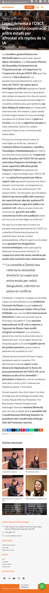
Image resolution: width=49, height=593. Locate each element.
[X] (9, 578)
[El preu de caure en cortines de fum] (12, 485)
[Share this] (9, 430)
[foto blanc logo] (7, 7)
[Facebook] (4, 578)
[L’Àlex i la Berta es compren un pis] (36, 485)
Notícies (30, 433)
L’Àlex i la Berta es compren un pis (36, 499)
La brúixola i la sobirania (9, 472)
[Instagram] (19, 578)
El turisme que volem (32, 472)
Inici (3, 559)
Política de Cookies (8, 550)
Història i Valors (7, 564)
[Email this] (4, 430)
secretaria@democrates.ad (13, 535)
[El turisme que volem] (36, 458)
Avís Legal (5, 547)
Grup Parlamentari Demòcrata (18, 433)
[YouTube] (14, 578)
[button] (37, 7)
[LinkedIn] (23, 578)
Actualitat (5, 561)
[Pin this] (22, 430)
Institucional (6, 566)
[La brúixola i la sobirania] (12, 458)
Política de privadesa (8, 545)
